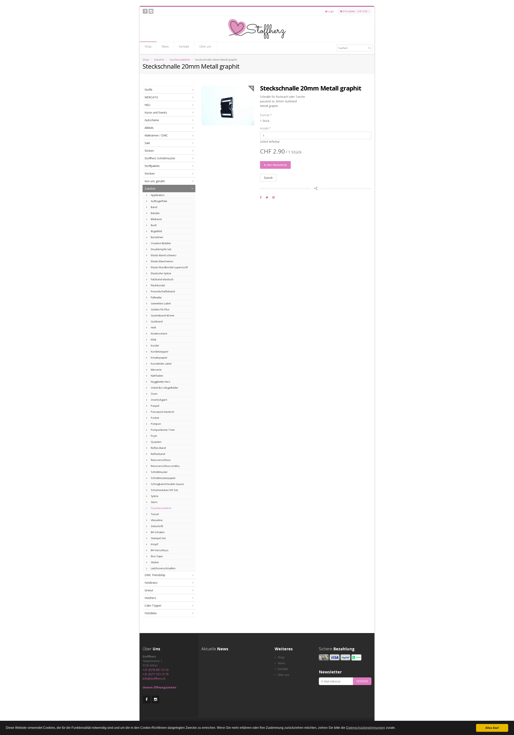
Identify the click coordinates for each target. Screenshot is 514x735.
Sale (147, 143)
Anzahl (265, 128)
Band (153, 207)
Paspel (154, 406)
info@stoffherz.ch (154, 678)
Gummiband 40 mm (162, 315)
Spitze (154, 496)
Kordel (154, 345)
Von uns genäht (155, 181)
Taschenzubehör (179, 59)
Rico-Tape (156, 556)
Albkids (149, 128)
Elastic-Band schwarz (163, 255)
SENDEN (362, 681)
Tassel (154, 514)
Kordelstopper (159, 351)
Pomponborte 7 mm (162, 430)
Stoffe (148, 89)
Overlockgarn (158, 400)
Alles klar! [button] (492, 727)
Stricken (150, 173)
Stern (153, 502)
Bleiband (156, 219)
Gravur (149, 590)
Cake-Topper (153, 605)
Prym (153, 436)
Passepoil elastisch (162, 412)
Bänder (155, 213)
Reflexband (157, 454)
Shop (148, 46)
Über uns (205, 46)
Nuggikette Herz (160, 381)
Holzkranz (151, 583)
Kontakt (184, 46)
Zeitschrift (156, 526)
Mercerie (156, 369)
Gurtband (156, 321)
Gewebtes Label (160, 303)
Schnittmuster (159, 472)
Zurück (268, 178)
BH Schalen (157, 532)
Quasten (155, 442)
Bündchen (156, 237)
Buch (153, 225)
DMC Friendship (155, 575)
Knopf (154, 544)
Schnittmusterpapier (163, 478)
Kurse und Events (156, 112)
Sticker (154, 562)
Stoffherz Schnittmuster (160, 158)
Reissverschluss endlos (165, 466)
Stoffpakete (152, 166)
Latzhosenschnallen (162, 568)
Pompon (155, 424)
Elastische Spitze (160, 273)
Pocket (154, 418)
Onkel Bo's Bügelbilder (164, 387)
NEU (147, 105)
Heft (153, 327)
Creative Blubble (160, 243)
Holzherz (150, 598)
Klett (153, 339)
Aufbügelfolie (158, 201)
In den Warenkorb (275, 165)
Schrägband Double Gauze (167, 484)
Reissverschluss (160, 460)
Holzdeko (151, 613)
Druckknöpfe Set (160, 249)
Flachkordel (157, 285)
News (165, 46)
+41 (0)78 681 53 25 (156, 670)
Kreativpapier (158, 357)
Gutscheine (152, 120)
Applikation (157, 195)
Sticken (149, 150)
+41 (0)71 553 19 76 (156, 674)
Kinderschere (158, 333)
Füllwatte (156, 297)
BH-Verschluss (159, 550)
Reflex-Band (158, 448)
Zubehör (159, 59)
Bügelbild (156, 231)
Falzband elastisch (161, 279)
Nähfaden (156, 375)
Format (266, 115)
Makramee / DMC (156, 135)
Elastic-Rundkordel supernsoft (169, 267)
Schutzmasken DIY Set (164, 490)
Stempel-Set (158, 538)
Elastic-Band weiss (161, 261)
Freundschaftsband (162, 291)
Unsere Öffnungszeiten (159, 687)
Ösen (153, 393)
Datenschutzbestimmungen (365, 727)
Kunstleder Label (160, 363)
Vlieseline (156, 520)
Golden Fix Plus (159, 309)
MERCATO (151, 97)
